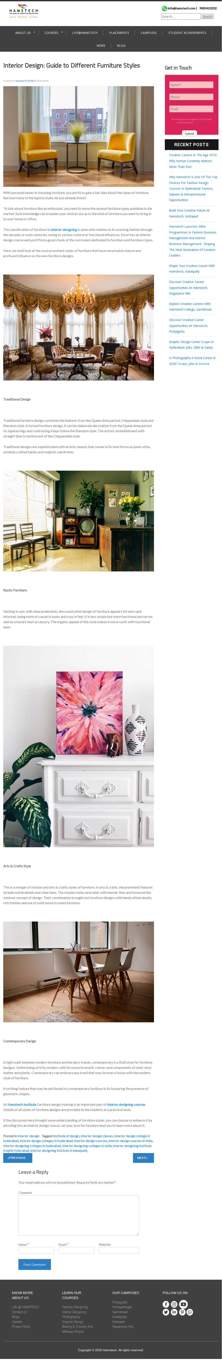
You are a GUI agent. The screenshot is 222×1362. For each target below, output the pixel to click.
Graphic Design (72, 1322)
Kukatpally (119, 1317)
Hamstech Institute (22, 1104)
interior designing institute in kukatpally (59, 1150)
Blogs (16, 1317)
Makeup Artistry (73, 1332)
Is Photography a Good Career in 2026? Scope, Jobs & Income (192, 361)
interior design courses (90, 1141)
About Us (23, 33)
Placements (119, 33)
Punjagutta (119, 1302)
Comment (25, 1193)
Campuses (149, 33)
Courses (51, 33)
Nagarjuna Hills (122, 1327)
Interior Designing (74, 1312)
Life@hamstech (84, 33)
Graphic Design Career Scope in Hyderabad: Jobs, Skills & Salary (191, 345)
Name (23, 1244)
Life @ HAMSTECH (25, 1307)
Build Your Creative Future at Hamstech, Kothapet (189, 213)
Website (105, 1244)
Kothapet (118, 1322)
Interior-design (28, 1136)
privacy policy (199, 122)
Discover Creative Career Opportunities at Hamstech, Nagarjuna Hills (188, 287)
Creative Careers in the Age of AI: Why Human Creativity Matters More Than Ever (193, 161)
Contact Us (19, 1312)
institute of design (66, 1136)
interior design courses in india (130, 1141)
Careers (17, 1322)
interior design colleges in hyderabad (46, 1141)
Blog (121, 45)
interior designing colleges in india (87, 1146)
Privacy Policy (21, 1327)
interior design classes (97, 1136)
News (101, 45)
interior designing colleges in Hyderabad (32, 1146)
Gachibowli (120, 1312)
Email (63, 1244)
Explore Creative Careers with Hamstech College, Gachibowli (190, 307)
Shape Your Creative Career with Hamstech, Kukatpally (192, 269)
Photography (71, 1317)
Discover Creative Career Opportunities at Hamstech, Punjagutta (188, 325)
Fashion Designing (75, 1307)
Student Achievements (187, 33)
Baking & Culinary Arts (77, 1327)
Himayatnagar (122, 1307)
